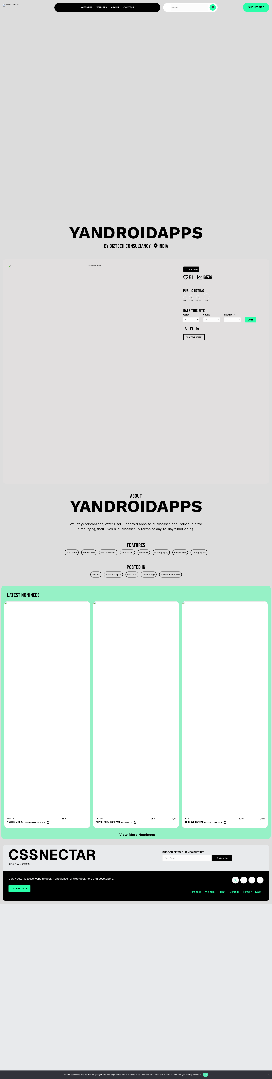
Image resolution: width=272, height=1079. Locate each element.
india (163, 246)
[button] (213, 7)
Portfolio (131, 574)
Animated (71, 552)
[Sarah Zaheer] (76, 603)
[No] (268, 1074)
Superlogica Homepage (108, 822)
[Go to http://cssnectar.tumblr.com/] (260, 880)
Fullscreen (89, 552)
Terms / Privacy (252, 891)
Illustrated (127, 552)
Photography (161, 552)
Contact (234, 891)
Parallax (143, 552)
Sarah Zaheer (14, 822)
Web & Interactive (170, 574)
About (222, 891)
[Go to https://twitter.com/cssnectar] (235, 880)
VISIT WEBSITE (194, 337)
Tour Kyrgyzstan (194, 822)
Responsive (180, 552)
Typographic (199, 552)
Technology (149, 574)
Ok (205, 1074)
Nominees (195, 891)
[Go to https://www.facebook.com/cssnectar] (243, 880)
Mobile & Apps (113, 574)
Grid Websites (108, 552)
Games (96, 574)
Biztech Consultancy (131, 246)
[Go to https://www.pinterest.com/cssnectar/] (251, 880)
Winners (209, 891)
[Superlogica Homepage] (165, 603)
